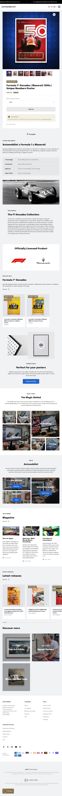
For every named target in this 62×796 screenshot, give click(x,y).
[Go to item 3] (20, 74)
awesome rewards (46, 119)
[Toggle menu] (59, 6)
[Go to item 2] (14, 74)
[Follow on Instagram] (12, 747)
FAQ (4, 739)
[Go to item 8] (49, 74)
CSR (26, 717)
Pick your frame (31, 381)
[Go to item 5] (32, 74)
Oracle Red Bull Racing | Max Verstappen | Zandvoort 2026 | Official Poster (13, 611)
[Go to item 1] (9, 74)
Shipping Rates (7, 731)
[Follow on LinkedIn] (20, 747)
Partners (27, 714)
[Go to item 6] (38, 74)
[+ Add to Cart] (22, 314)
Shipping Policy (47, 714)
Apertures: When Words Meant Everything (29, 540)
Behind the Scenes (30, 711)
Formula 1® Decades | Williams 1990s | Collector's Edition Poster (13, 320)
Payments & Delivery (9, 728)
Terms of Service (48, 711)
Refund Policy (47, 708)
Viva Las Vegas (8, 538)
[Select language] (55, 7)
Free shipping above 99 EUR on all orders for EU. (38, 2)
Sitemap (45, 719)
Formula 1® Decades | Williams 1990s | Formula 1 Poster (37, 320)
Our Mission (28, 708)
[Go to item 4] (26, 74)
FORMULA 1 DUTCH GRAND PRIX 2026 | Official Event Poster (37, 610)
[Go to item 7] (43, 74)
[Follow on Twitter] (8, 747)
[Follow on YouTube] (16, 747)
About (26, 705)
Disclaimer (46, 717)
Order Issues (6, 734)
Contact (5, 737)
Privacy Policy (47, 705)
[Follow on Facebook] (4, 747)
